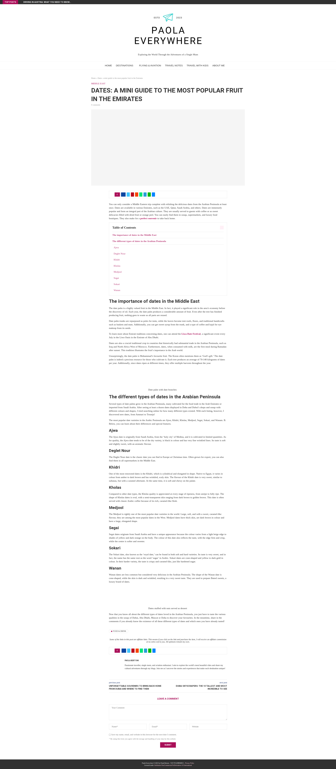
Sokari (117, 284)
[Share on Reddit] (136, 194)
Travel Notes (174, 65)
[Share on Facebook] (123, 194)
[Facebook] (327, 2)
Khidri (117, 259)
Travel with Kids (197, 65)
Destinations (124, 65)
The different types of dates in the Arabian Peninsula (139, 241)
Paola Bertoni (132, 660)
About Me (218, 65)
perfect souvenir (148, 218)
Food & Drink (119, 631)
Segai (116, 278)
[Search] (230, 65)
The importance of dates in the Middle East (134, 235)
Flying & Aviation (150, 65)
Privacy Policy (189, 763)
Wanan (117, 290)
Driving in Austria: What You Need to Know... (47, 2)
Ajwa (116, 247)
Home (108, 65)
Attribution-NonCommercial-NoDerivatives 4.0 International (173, 765)
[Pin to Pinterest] (132, 194)
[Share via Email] (153, 194)
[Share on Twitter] (128, 194)
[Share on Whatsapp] (140, 194)
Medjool (118, 272)
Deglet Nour (119, 253)
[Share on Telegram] (145, 194)
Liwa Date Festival (191, 334)
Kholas (117, 266)
